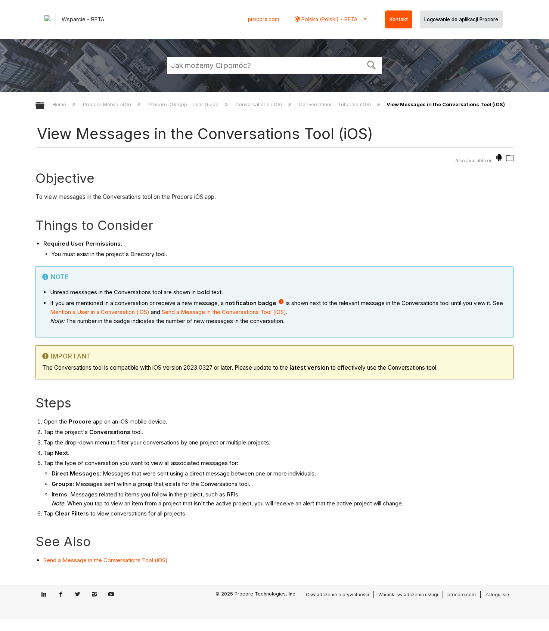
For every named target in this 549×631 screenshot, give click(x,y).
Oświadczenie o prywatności (337, 594)
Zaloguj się (497, 594)
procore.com (263, 19)
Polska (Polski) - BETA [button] (328, 19)
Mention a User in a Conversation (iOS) (99, 312)
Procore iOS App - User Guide (184, 104)
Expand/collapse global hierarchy (44, 106)
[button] (371, 64)
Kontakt (399, 19)
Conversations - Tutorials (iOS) (335, 104)
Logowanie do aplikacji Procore (461, 19)
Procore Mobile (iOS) (108, 104)
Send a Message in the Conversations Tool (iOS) (224, 312)
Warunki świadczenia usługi (408, 594)
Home (60, 104)
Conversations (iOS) (259, 104)
